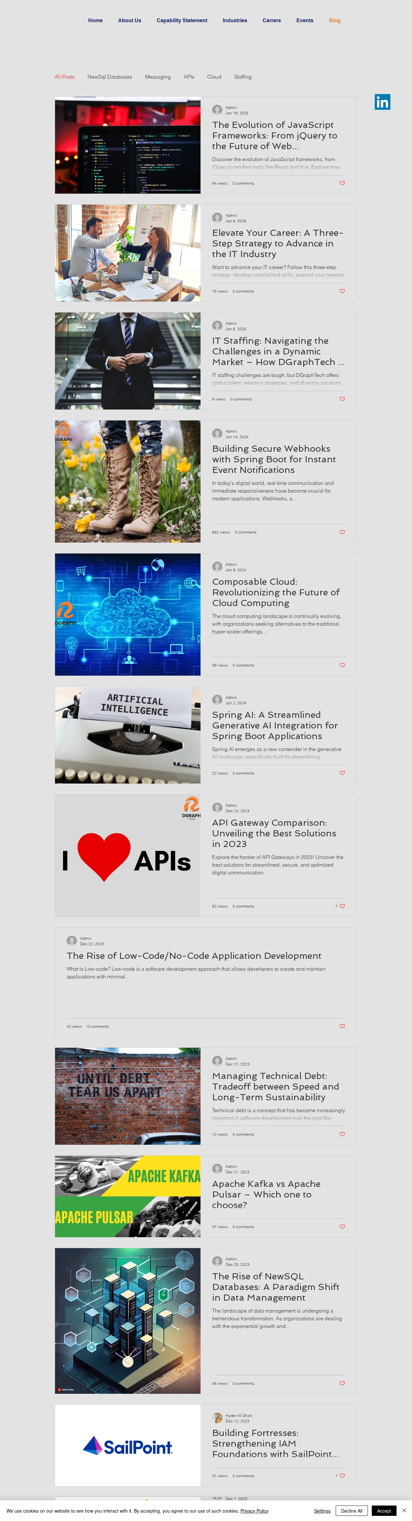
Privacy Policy (254, 1510)
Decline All (351, 1510)
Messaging (158, 76)
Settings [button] (322, 1510)
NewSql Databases (110, 76)
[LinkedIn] (382, 102)
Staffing (243, 76)
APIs (189, 76)
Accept (384, 1510)
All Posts (65, 76)
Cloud (214, 76)
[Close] (404, 1511)
